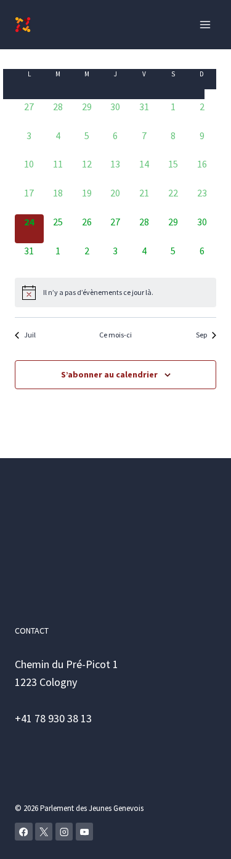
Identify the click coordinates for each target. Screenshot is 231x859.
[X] (44, 832)
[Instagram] (64, 832)
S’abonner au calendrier (109, 374)
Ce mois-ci (115, 334)
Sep (201, 334)
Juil (30, 334)
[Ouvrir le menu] (204, 24)
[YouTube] (85, 832)
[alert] (98, 293)
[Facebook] (24, 832)
